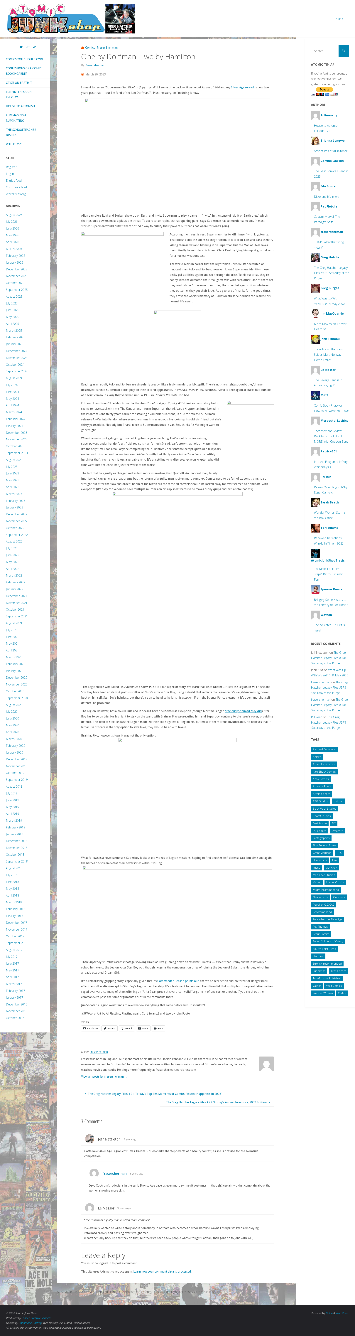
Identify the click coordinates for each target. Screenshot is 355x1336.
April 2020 (12, 732)
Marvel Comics (335, 882)
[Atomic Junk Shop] (71, 18)
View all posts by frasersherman (104, 1076)
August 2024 (14, 378)
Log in (10, 174)
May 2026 (12, 235)
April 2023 (12, 487)
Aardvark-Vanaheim (325, 749)
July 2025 (12, 303)
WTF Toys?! (13, 144)
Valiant (317, 986)
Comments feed (16, 187)
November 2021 (16, 603)
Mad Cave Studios (324, 875)
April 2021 (12, 650)
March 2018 (14, 902)
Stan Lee (318, 956)
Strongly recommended (327, 963)
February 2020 (15, 746)
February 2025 (15, 337)
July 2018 (12, 875)
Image (316, 867)
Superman (319, 971)
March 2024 (14, 412)
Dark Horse (320, 823)
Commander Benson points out (178, 981)
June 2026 (12, 228)
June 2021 (12, 637)
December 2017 (16, 923)
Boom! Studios (322, 816)
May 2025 (12, 317)
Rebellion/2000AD (323, 904)
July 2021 (12, 630)
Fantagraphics (321, 838)
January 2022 (14, 589)
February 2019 (15, 827)
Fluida (329, 1313)
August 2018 (14, 868)
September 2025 (17, 290)
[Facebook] (15, 47)
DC (334, 823)
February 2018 (15, 909)
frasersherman (114, 1174)
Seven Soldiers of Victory (328, 941)
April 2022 (12, 569)
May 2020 (12, 725)
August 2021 (14, 623)
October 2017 (15, 936)
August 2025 (14, 296)
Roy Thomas (320, 926)
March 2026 (14, 249)
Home (339, 18)
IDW (334, 860)
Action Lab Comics (324, 764)
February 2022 (15, 582)
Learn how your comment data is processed (162, 1271)
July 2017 (12, 957)
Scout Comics (321, 934)
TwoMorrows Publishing (327, 978)
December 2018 (16, 841)
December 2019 (16, 759)
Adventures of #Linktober (330, 151)
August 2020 (14, 705)
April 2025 (12, 324)
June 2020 (12, 718)
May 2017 (12, 970)
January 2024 (14, 426)
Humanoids (320, 860)
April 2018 (12, 895)
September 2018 (17, 861)
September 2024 (17, 371)
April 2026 (12, 242)
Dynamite (337, 831)
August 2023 (14, 460)
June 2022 (12, 555)
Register (11, 167)
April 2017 (12, 977)
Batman (338, 801)
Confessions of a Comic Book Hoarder (24, 71)
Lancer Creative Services (36, 1318)
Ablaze (317, 757)
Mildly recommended (326, 890)
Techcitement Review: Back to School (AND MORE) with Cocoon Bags (331, 436)
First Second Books (325, 845)
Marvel (317, 882)
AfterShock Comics (324, 771)
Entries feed (14, 180)
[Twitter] (21, 47)
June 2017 (12, 963)
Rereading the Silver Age (327, 919)
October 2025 (15, 283)
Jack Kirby (331, 867)
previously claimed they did (243, 711)
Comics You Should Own (24, 59)
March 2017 (14, 984)
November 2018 (16, 848)
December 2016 (16, 1004)
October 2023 (15, 446)
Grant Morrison (322, 853)
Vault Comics (334, 986)
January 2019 (14, 834)
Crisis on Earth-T (19, 83)
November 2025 (16, 276)
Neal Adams (320, 897)
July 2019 (12, 793)
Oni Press (339, 897)
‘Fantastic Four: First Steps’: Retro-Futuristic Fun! (328, 574)
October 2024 (15, 365)
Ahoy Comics (321, 779)
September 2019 (17, 780)
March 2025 (14, 330)
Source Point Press (324, 949)
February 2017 (15, 991)
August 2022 (14, 541)
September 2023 (17, 453)
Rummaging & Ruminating (16, 118)
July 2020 (12, 712)
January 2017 (14, 997)
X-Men (342, 993)
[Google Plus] (28, 47)
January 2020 (14, 752)
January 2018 (14, 916)
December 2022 (16, 514)
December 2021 (16, 596)
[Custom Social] (34, 47)
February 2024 (15, 419)
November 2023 (16, 439)
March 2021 (14, 657)
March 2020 (14, 739)
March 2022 (14, 575)
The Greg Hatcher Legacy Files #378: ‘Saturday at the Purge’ (331, 273)
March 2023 (14, 494)
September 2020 (17, 698)
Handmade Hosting (29, 1322)
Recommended (322, 912)
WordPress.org (16, 194)
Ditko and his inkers (326, 197)
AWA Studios (321, 801)
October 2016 (15, 1018)
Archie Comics (321, 794)
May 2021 (12, 643)
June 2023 (12, 473)
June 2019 (12, 800)
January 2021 (14, 671)
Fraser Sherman (107, 47)
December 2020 (16, 677)
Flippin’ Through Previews (19, 94)
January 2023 (14, 507)
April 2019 (12, 814)
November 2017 (16, 929)
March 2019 (14, 820)
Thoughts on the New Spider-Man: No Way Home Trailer (328, 354)
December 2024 (16, 351)
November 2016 (16, 1011)
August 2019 (14, 786)
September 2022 (17, 535)
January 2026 (14, 262)
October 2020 (15, 691)
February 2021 (15, 664)
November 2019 (16, 766)
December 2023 (16, 433)
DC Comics (319, 831)
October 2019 (15, 773)
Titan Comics (338, 971)
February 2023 (15, 501)
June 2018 (12, 882)
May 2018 (12, 889)
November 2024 (16, 358)
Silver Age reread (242, 87)
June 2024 (12, 392)
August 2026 (14, 215)
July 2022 (12, 548)
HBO (339, 853)
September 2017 (17, 943)
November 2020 (16, 684)
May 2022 (12, 562)
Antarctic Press (322, 786)
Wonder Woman (323, 993)
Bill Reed (316, 717)
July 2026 (12, 222)
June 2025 (12, 310)
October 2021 (15, 609)
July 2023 (12, 467)
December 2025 (16, 269)
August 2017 (14, 950)
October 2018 (15, 855)
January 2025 (14, 344)
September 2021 (17, 616)
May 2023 (12, 480)
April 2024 (12, 405)
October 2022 (15, 528)
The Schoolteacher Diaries (21, 132)
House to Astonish (20, 106)
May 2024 (12, 399)
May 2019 (12, 807)
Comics (90, 47)
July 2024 (12, 385)
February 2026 (15, 256)
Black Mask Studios (324, 808)
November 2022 (16, 521)
